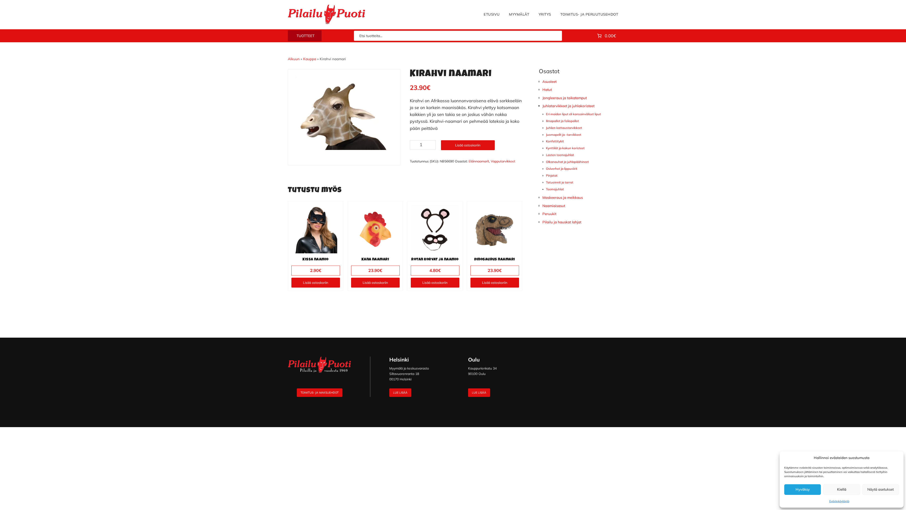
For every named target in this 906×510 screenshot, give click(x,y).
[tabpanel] (344, 113)
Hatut (547, 89)
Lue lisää (400, 392)
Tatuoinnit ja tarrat (559, 182)
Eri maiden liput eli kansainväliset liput (573, 114)
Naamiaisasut (553, 206)
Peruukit (549, 214)
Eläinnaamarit (479, 161)
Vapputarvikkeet (503, 161)
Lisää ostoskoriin (467, 145)
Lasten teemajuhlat (560, 155)
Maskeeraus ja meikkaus (562, 197)
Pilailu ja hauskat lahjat (561, 222)
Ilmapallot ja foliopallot (562, 121)
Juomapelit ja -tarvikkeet (563, 134)
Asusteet (549, 81)
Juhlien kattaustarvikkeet (564, 128)
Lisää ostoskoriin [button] (315, 282)
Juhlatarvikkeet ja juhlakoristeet (568, 106)
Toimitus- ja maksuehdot (320, 392)
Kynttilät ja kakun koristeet (565, 148)
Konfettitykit (555, 141)
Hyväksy (803, 489)
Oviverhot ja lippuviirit (561, 168)
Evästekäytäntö (839, 501)
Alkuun (294, 59)
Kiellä (841, 489)
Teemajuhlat (555, 189)
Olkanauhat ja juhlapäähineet (567, 162)
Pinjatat (552, 175)
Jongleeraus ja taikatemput (564, 98)
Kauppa (309, 59)
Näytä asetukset (880, 489)
